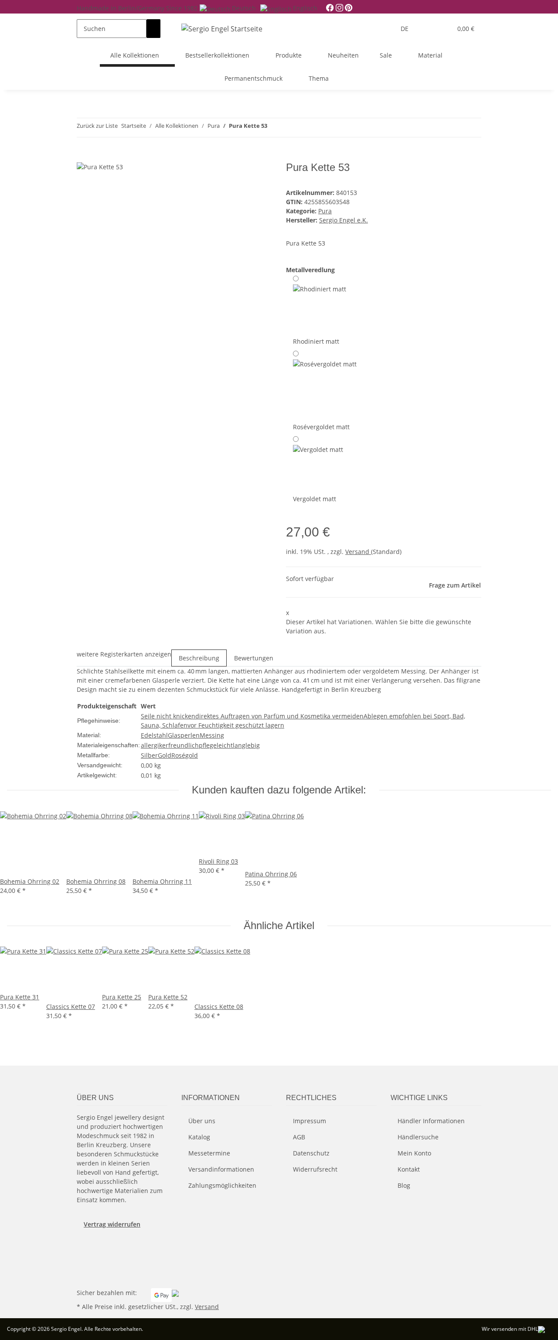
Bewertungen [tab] (253, 658)
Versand (358, 551)
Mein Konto (414, 1153)
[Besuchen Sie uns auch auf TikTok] (84, 1276)
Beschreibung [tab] (199, 658)
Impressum (309, 1121)
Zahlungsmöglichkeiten (222, 1185)
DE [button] (405, 28)
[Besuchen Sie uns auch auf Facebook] (84, 1246)
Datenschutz (311, 1153)
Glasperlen (184, 735)
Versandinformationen (221, 1169)
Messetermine (209, 1153)
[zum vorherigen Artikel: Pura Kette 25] (274, 127)
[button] (428, 29)
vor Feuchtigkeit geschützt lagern (235, 725)
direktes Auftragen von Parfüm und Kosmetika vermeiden (279, 716)
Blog (404, 1185)
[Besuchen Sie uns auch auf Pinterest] (84, 1256)
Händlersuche (418, 1137)
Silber (149, 755)
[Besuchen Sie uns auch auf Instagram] (84, 1266)
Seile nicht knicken (168, 716)
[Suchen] (153, 28)
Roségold (184, 755)
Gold (164, 755)
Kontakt (409, 1169)
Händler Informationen (431, 1121)
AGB (299, 1137)
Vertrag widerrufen (112, 1224)
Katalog (199, 1137)
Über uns (201, 1121)
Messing (212, 735)
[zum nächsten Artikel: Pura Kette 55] (290, 127)
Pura (325, 211)
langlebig (246, 745)
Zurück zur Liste (97, 126)
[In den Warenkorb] (84, 156)
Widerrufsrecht (315, 1169)
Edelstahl (154, 735)
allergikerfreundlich (170, 745)
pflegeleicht (216, 745)
